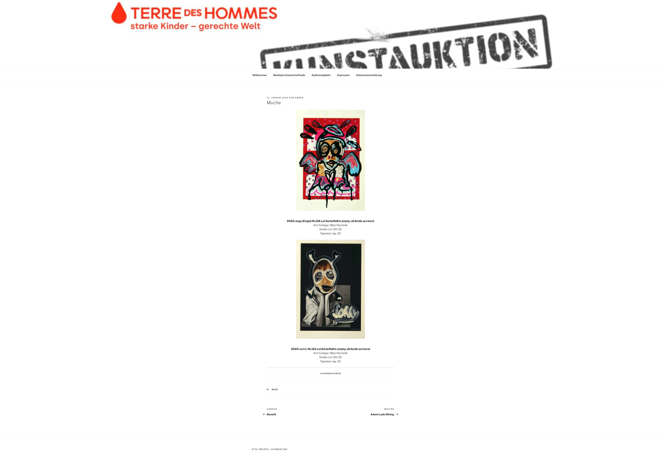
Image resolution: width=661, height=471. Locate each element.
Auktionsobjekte (321, 75)
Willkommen (259, 75)
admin (299, 97)
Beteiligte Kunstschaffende (289, 75)
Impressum (343, 75)
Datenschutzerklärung (369, 75)
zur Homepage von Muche (330, 373)
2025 (275, 389)
